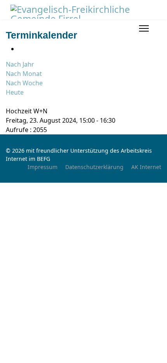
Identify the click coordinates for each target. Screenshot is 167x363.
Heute (15, 92)
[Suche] (8, 101)
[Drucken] (20, 48)
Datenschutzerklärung (94, 167)
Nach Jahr (20, 64)
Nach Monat (24, 73)
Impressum (42, 167)
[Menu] (144, 28)
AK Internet (146, 167)
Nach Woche (24, 83)
